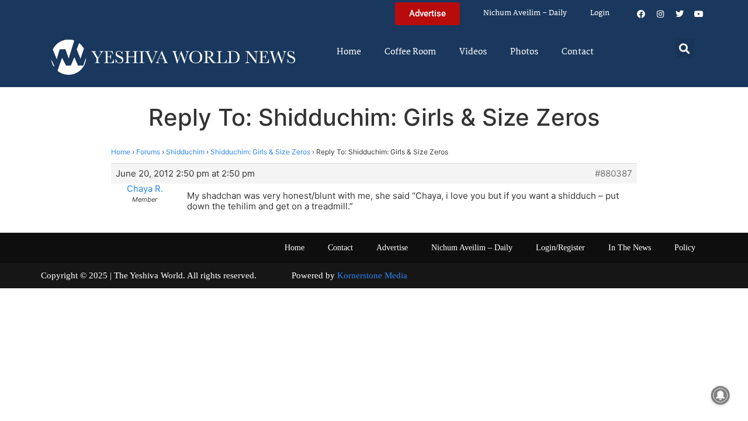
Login (600, 13)
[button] (684, 48)
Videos (473, 52)
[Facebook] (641, 14)
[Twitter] (679, 14)
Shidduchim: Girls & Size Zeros (260, 151)
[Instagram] (660, 14)
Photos (524, 52)
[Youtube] (699, 14)
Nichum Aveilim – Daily (525, 13)
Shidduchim (185, 151)
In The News (629, 247)
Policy (684, 247)
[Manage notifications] (720, 395)
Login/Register (560, 247)
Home (349, 52)
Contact (578, 52)
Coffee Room (410, 52)
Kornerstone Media (372, 275)
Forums (148, 151)
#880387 (613, 173)
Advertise (392, 247)
